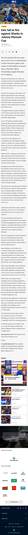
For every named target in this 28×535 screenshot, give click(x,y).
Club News (4, 26)
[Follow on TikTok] (18, 508)
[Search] (26, 1)
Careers (5, 526)
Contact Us (13, 526)
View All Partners (14, 502)
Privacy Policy (17, 523)
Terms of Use (10, 523)
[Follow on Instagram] (25, 508)
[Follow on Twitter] (23, 508)
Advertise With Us (20, 526)
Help (9, 526)
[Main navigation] (2, 1)
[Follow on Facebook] (20, 508)
